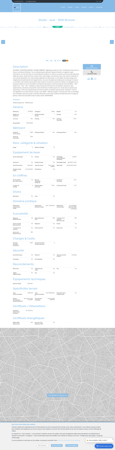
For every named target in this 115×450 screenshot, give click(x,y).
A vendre (69, 7)
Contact (91, 7)
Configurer (43, 445)
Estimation (99, 7)
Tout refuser (57, 445)
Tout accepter (72, 445)
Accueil (63, 7)
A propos (84, 7)
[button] (104, 446)
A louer (77, 7)
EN (100, 1)
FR (97, 1)
